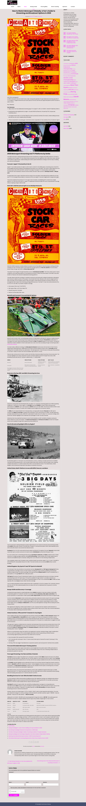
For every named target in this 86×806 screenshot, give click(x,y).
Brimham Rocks (66, 65)
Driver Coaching (55, 6)
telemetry (72, 101)
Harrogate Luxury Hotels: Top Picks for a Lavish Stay (73, 37)
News (25, 6)
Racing (77, 89)
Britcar (70, 65)
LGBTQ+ (65, 83)
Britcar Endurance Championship (70, 67)
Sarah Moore (39, 16)
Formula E (66, 75)
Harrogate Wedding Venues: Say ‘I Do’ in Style (72, 33)
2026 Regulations (66, 63)
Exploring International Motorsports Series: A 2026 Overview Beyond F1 (25, 736)
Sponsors (65, 6)
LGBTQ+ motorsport (71, 83)
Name (10, 782)
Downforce (65, 70)
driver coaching (69, 70)
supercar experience (67, 101)
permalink (42, 746)
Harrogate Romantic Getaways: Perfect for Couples (72, 51)
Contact (73, 6)
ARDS (76, 63)
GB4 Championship (72, 75)
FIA (72, 74)
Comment (11, 772)
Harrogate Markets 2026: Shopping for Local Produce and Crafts (72, 41)
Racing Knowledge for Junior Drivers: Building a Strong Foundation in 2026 (25, 727)
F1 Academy (73, 72)
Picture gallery (44, 6)
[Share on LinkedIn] (38, 742)
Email (27, 782)
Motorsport (70, 87)
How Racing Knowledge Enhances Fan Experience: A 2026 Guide (23, 730)
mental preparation (67, 85)
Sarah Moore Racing (12, 344)
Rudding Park (70, 96)
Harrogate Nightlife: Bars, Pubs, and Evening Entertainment (72, 46)
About (19, 6)
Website (45, 782)
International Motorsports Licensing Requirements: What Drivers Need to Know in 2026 (28, 738)
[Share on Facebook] (29, 742)
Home (12, 6)
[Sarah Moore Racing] (13, 2)
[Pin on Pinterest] (36, 742)
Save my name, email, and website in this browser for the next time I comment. (28, 787)
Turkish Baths (76, 101)
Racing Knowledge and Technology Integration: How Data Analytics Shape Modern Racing (29, 734)
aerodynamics (72, 63)
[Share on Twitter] (32, 742)
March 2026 (66, 128)
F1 (70, 72)
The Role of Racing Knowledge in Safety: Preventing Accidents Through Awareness (27, 732)
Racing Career (33, 6)
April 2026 (66, 126)
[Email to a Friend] (34, 742)
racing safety (69, 94)
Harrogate (72, 81)
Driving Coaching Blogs (69, 114)
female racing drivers (67, 73)
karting (76, 81)
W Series (71, 105)
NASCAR (70, 89)
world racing (11, 725)
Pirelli (75, 89)
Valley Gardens (67, 103)
